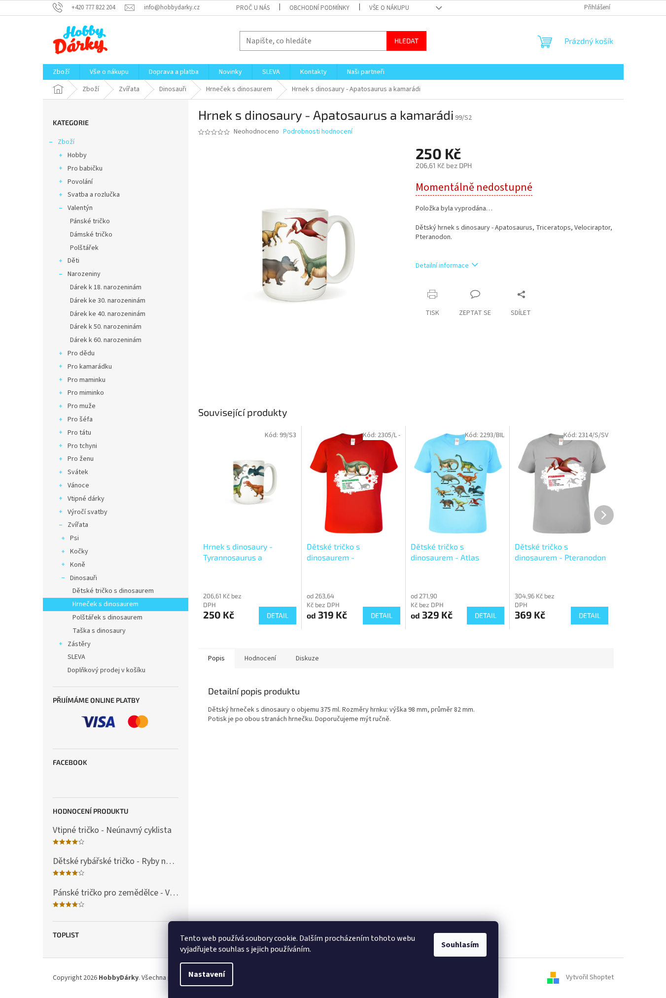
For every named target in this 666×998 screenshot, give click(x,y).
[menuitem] (61, 72)
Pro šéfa (80, 419)
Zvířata (78, 525)
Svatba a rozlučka (94, 195)
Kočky (79, 551)
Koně (77, 565)
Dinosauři (83, 578)
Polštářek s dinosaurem (107, 617)
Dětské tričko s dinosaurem (113, 591)
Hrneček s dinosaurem (105, 604)
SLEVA (76, 657)
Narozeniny (84, 274)
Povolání (80, 182)
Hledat (406, 40)
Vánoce (78, 485)
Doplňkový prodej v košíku (106, 670)
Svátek (78, 472)
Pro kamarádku (90, 367)
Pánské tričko (90, 221)
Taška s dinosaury (99, 631)
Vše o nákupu (389, 7)
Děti (73, 261)
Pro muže (82, 406)
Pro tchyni (82, 446)
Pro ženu (81, 459)
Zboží (66, 142)
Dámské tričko (91, 235)
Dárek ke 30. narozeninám (107, 301)
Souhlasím (460, 944)
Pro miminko (86, 393)
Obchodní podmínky (319, 7)
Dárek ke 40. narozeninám (107, 314)
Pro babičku (85, 168)
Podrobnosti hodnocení (317, 132)
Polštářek (84, 248)
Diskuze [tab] (307, 658)
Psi (74, 538)
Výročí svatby (87, 512)
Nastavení (206, 974)
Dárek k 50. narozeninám (105, 327)
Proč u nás (253, 7)
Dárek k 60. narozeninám (105, 340)
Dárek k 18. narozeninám (105, 287)
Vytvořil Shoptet (590, 978)
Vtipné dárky (86, 499)
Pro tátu (79, 433)
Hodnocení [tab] (260, 658)
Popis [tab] (216, 658)
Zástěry (79, 644)
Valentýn (80, 208)
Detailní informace (442, 266)
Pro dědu (81, 353)
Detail (277, 615)
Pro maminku (86, 380)
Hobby (77, 155)
